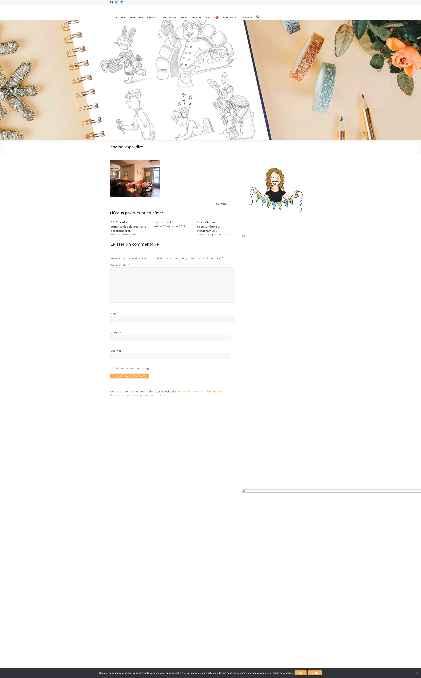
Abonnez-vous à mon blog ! (132, 368)
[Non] (417, 673)
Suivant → (222, 203)
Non (315, 672)
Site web (116, 350)
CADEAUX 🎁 (211, 17)
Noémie (115, 234)
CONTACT (246, 17)
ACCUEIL (119, 17)
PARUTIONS (169, 17)
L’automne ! (162, 222)
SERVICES (135, 17)
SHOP (194, 17)
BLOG (183, 17)
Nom (114, 313)
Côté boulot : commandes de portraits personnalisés (128, 226)
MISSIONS (151, 17)
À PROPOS (229, 17)
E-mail (115, 332)
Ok (300, 672)
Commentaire (120, 265)
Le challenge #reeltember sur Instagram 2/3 (209, 226)
